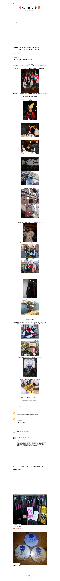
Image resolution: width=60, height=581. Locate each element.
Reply (18, 416)
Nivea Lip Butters (19, 566)
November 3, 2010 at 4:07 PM (25, 437)
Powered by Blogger (30, 575)
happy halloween (18, 406)
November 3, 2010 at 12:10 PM (25, 431)
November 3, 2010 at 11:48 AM (26, 412)
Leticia (18, 431)
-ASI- (33, 577)
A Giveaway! (17, 526)
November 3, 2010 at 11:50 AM (26, 418)
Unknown (19, 412)
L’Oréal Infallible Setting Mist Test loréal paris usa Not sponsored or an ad (29, 49)
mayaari (18, 437)
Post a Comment (19, 53)
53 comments (18, 528)
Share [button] (14, 53)
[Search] (46, 3)
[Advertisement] (30, 481)
